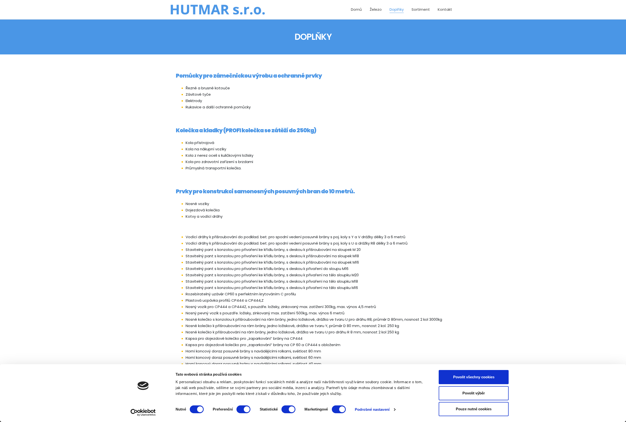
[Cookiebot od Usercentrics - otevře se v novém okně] (143, 412)
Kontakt (445, 9)
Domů (356, 9)
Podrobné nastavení (372, 409)
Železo (376, 9)
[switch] (243, 409)
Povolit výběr (473, 393)
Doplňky (397, 9)
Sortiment (421, 9)
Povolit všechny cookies (473, 377)
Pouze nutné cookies (474, 409)
